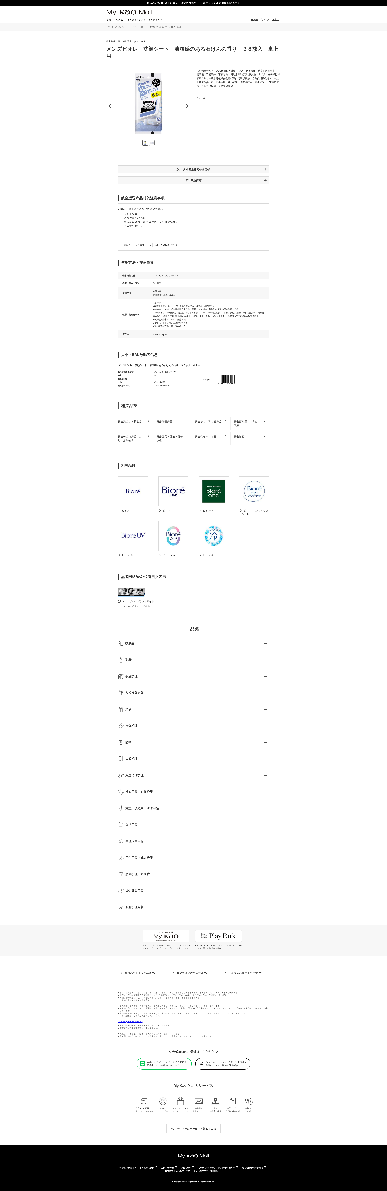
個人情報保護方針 (226, 1167)
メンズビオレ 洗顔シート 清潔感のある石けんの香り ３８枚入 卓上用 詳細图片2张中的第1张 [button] (145, 143)
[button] (193, 169)
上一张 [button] (109, 106)
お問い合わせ (167, 1167)
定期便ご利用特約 (206, 1167)
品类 (109, 20)
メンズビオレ (119, 27)
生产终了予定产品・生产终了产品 (144, 20)
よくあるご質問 (147, 1167)
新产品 (119, 20)
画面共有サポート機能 (204, 1171)
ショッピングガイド (127, 1167)
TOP (108, 27)
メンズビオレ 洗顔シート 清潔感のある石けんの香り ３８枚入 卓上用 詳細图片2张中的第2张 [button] (152, 143)
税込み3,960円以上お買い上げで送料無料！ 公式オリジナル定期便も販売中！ (193, 3)
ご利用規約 (186, 1167)
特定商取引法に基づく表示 (177, 1171)
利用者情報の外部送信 (252, 1167)
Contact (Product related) (130, 1022)
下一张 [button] (186, 106)
